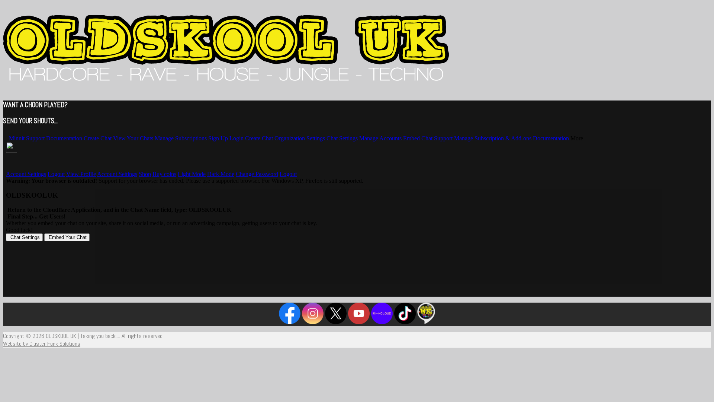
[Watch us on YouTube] (359, 322)
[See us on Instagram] (313, 322)
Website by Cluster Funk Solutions (41, 344)
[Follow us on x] (336, 322)
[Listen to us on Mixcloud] (382, 322)
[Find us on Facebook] (289, 322)
